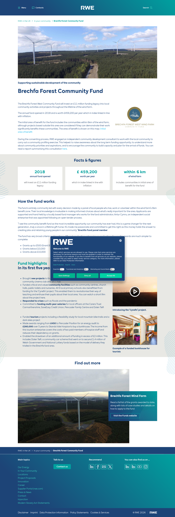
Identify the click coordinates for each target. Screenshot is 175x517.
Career (21, 485)
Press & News (24, 492)
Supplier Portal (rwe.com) (30, 488)
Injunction (23, 499)
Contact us (62, 466)
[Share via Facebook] (97, 466)
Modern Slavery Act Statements (34, 503)
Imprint (34, 512)
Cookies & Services (99, 512)
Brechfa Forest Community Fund (68, 21)
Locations (23, 474)
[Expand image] (151, 126)
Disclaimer (23, 512)
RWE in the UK (24, 21)
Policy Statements (79, 512)
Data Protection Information (54, 512)
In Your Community (27, 471)
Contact (22, 496)
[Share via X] (110, 466)
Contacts (40, 8)
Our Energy (23, 467)
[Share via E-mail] (104, 466)
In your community (42, 21)
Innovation (23, 481)
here (64, 149)
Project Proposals (27, 478)
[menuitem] (38, 7)
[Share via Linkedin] (91, 466)
